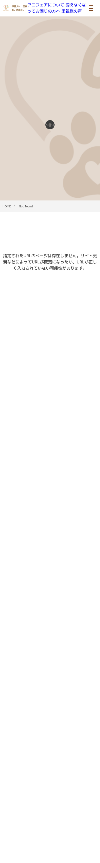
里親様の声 (71, 11)
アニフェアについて (45, 5)
